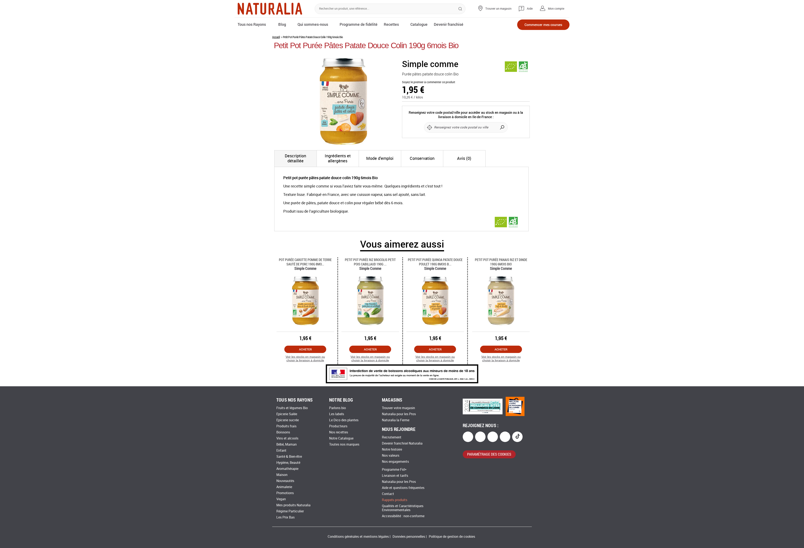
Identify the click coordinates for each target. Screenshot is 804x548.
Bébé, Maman (286, 444)
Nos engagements (395, 462)
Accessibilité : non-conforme (403, 516)
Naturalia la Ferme (395, 420)
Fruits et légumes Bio (292, 408)
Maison (281, 475)
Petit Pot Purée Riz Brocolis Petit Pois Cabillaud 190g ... (370, 261)
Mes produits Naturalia (293, 505)
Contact (388, 494)
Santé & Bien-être (289, 457)
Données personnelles (409, 537)
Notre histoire (392, 449)
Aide (530, 8)
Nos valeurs (390, 456)
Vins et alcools (287, 438)
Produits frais (286, 426)
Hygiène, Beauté (288, 463)
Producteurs (338, 426)
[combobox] (390, 9)
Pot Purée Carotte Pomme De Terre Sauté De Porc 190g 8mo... (305, 261)
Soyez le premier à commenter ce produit (428, 82)
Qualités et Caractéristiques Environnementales (402, 508)
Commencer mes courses (543, 24)
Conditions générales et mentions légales (358, 537)
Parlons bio (337, 408)
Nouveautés (285, 481)
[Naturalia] (270, 9)
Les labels (336, 414)
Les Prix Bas (285, 517)
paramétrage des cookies (489, 454)
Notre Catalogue (341, 438)
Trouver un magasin (498, 8)
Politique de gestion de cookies (452, 537)
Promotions (285, 493)
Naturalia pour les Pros (399, 414)
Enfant (281, 450)
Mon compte (556, 8)
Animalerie (284, 487)
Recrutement (391, 437)
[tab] (295, 158)
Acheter (305, 349)
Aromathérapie (287, 469)
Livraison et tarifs (395, 476)
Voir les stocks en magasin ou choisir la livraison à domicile (305, 358)
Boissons (283, 432)
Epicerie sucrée (287, 420)
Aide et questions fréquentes (403, 488)
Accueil (276, 37)
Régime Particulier (290, 511)
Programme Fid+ (394, 470)
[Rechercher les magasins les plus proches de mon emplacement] (429, 127)
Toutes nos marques (344, 444)
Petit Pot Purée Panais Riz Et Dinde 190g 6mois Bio (501, 261)
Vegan (281, 499)
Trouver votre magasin (398, 408)
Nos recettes (338, 432)
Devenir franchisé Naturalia (402, 443)
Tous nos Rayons (252, 24)
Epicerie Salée (286, 414)
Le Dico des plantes (343, 420)
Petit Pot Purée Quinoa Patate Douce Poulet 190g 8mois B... (435, 261)
